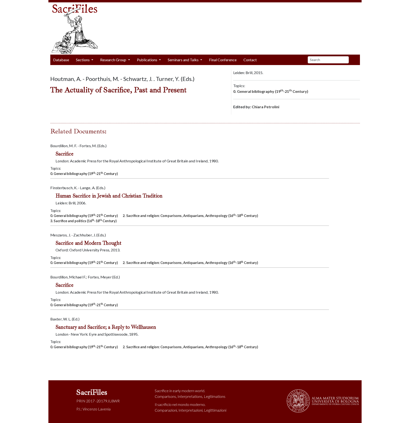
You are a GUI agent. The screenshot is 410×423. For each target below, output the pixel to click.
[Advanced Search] (356, 60)
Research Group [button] (113, 59)
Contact (250, 59)
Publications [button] (147, 59)
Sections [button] (83, 59)
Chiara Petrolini (265, 106)
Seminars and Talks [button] (183, 59)
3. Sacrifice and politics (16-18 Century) (83, 220)
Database (61, 59)
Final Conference (223, 59)
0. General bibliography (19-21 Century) (270, 91)
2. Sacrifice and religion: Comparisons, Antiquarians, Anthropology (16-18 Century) (190, 215)
